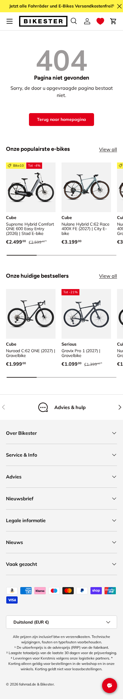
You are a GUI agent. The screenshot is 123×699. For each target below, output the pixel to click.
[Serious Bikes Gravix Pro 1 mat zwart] (86, 314)
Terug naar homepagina (61, 119)
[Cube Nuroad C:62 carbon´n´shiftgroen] (31, 314)
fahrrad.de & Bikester (36, 684)
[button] (100, 21)
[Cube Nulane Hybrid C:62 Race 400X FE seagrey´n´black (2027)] (86, 187)
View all (108, 149)
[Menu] (9, 21)
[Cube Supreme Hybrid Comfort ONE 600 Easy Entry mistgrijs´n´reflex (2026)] (31, 187)
